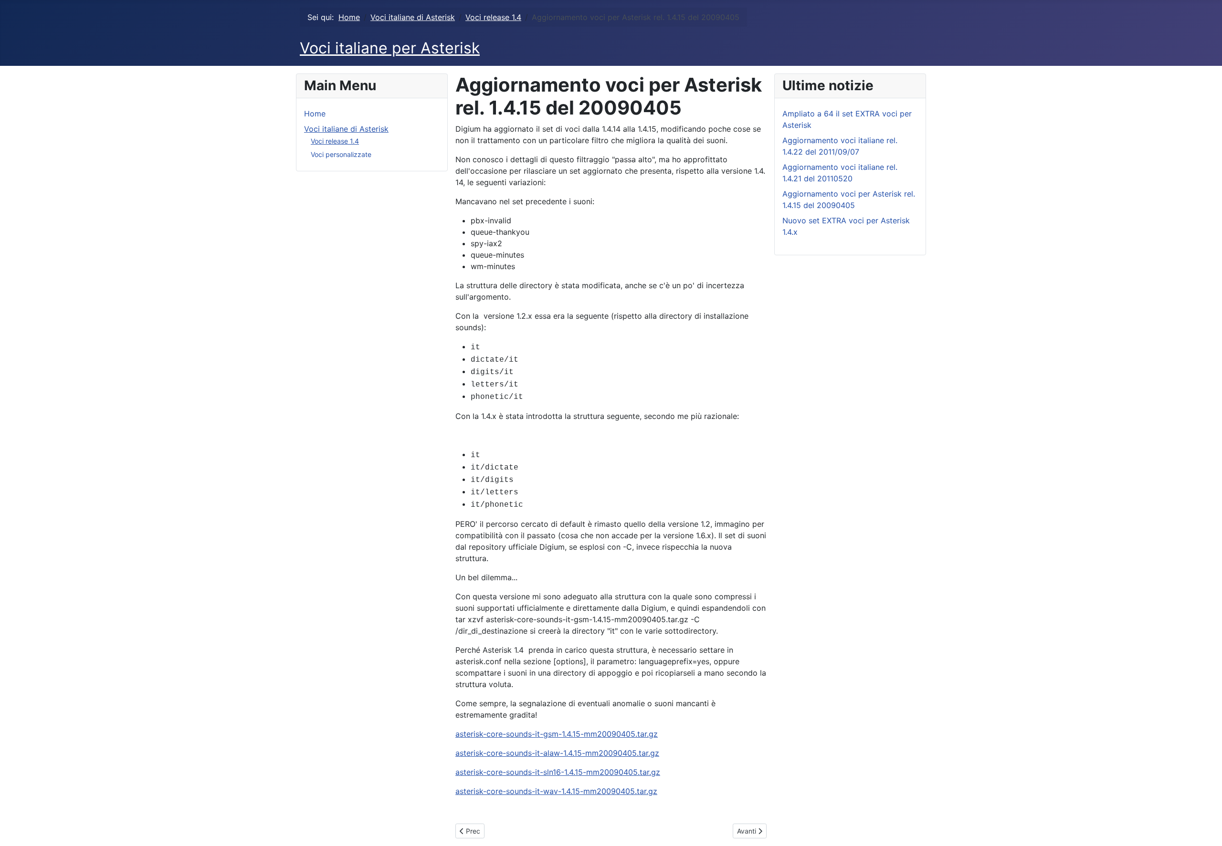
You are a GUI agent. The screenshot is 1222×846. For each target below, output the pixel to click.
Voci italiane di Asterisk (346, 129)
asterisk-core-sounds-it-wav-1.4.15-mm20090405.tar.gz (556, 791)
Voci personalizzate (341, 154)
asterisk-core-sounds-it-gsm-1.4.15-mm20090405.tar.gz (556, 734)
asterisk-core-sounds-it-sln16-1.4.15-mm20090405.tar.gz (557, 772)
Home (315, 113)
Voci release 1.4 (335, 141)
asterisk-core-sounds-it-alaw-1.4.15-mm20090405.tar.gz (557, 753)
